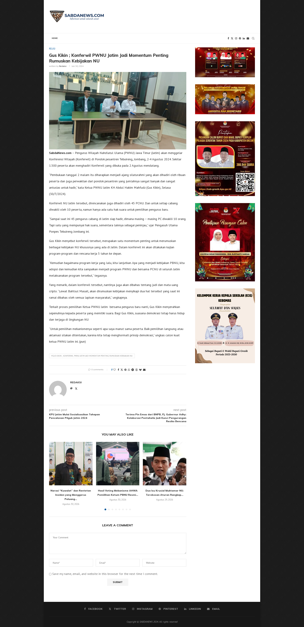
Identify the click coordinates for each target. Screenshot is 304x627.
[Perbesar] (250, 52)
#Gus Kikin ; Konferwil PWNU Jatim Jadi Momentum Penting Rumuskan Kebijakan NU (91, 356)
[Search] (253, 38)
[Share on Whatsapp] (129, 369)
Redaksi (62, 66)
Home (55, 38)
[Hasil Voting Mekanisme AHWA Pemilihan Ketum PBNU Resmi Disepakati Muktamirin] (118, 463)
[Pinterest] (240, 38)
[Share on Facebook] (118, 369)
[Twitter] (232, 38)
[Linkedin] (244, 38)
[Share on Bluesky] (140, 369)
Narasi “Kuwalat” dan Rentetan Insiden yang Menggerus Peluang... (70, 495)
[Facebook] (228, 38)
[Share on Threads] (136, 369)
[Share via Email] (144, 369)
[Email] (248, 38)
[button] (54, 476)
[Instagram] (236, 38)
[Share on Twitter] (122, 369)
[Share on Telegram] (132, 369)
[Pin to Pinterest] (125, 369)
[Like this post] (114, 369)
